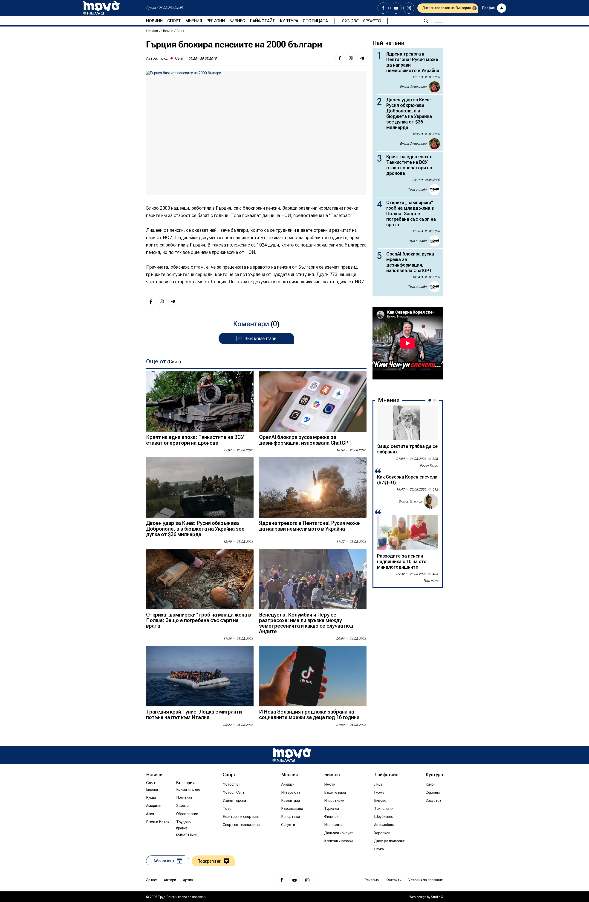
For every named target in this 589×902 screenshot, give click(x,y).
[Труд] (291, 755)
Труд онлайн (417, 189)
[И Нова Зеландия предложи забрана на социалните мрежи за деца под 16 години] (313, 676)
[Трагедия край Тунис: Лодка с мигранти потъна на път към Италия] (200, 676)
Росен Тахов (429, 465)
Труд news (430, 580)
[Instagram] (408, 8)
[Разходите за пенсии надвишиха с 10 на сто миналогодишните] (407, 532)
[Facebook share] (339, 58)
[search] (426, 20)
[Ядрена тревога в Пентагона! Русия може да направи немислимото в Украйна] (313, 487)
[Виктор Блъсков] (431, 501)
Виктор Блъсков (410, 501)
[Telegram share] (362, 58)
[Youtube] (395, 8)
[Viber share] (350, 58)
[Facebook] (383, 8)
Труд (163, 58)
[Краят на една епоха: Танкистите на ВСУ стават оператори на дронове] (200, 401)
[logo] (101, 8)
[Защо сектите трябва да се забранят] (407, 422)
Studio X (437, 897)
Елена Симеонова (413, 86)
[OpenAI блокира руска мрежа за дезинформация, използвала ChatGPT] (313, 401)
